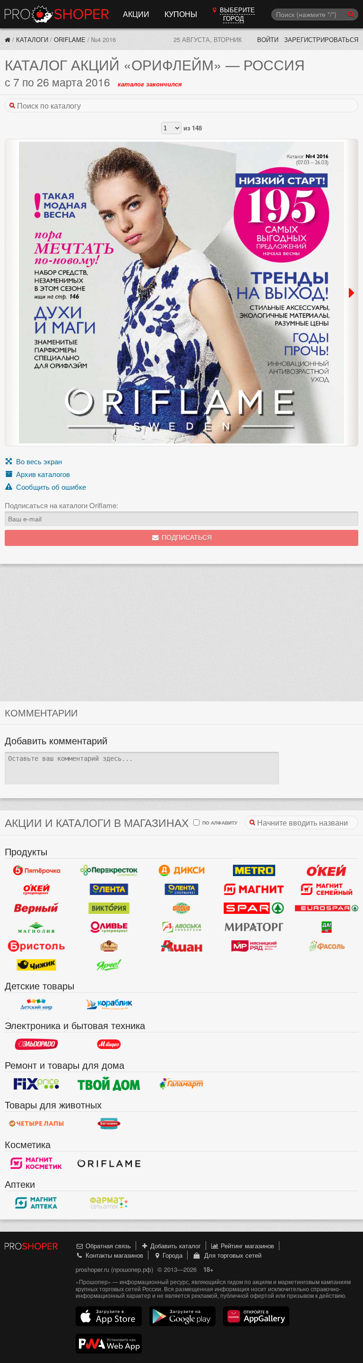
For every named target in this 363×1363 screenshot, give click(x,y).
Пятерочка (36, 870)
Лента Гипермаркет (109, 889)
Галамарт (181, 1083)
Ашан (181, 946)
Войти (267, 39)
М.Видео (109, 1044)
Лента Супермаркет (181, 889)
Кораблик (109, 1004)
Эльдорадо (36, 1044)
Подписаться (186, 537)
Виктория (109, 908)
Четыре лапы (36, 1123)
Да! (326, 927)
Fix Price (36, 1083)
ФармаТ (109, 1202)
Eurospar (326, 908)
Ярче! (109, 964)
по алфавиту (219, 822)
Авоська (181, 927)
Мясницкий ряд (254, 946)
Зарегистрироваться (321, 39)
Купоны (180, 14)
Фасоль (326, 946)
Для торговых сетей (230, 1255)
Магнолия (36, 927)
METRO (254, 870)
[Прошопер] (7, 39)
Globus (181, 908)
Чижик (36, 964)
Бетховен (109, 1123)
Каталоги (32, 39)
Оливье (109, 927)
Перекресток (109, 870)
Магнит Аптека (36, 1202)
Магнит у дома (254, 889)
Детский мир (36, 1004)
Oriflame (70, 39)
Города (171, 1255)
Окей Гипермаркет (326, 870)
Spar (254, 908)
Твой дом (109, 1083)
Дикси (181, 870)
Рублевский (109, 946)
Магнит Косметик (36, 1163)
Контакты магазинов (113, 1255)
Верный (36, 908)
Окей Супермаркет (36, 889)
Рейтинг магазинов (246, 1245)
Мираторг (254, 927)
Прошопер (57, 14)
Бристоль (36, 946)
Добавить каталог (174, 1245)
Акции (136, 14)
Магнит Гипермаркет (326, 889)
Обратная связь (107, 1245)
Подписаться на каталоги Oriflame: (61, 505)
